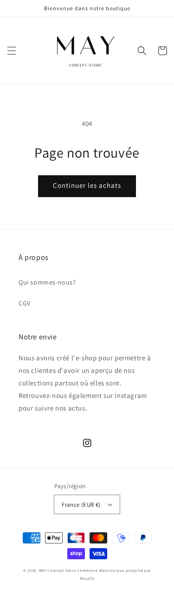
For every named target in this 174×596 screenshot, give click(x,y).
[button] (11, 50)
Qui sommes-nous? (47, 282)
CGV (25, 303)
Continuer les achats (87, 185)
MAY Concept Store (57, 570)
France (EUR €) (81, 505)
